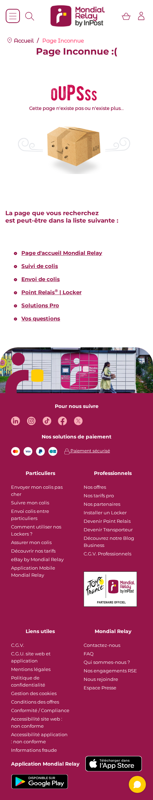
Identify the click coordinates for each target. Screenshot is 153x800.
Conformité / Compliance (40, 710)
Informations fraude (34, 750)
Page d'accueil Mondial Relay (61, 253)
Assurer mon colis (31, 542)
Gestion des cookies (34, 693)
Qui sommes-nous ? (107, 662)
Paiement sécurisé (89, 450)
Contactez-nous (102, 645)
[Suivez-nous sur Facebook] (62, 420)
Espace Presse (100, 687)
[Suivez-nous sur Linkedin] (15, 420)
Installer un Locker (105, 512)
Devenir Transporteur (108, 529)
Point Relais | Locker (51, 292)
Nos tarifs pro (99, 495)
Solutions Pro (40, 305)
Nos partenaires (102, 504)
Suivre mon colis (30, 502)
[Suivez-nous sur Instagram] (31, 420)
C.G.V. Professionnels (107, 553)
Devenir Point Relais (107, 521)
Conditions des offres (35, 702)
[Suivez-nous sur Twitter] (78, 420)
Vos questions (40, 318)
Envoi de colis (40, 279)
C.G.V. (17, 645)
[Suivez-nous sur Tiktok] (46, 420)
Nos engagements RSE (110, 670)
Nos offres (95, 487)
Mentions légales (31, 669)
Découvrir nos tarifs (33, 551)
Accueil (23, 40)
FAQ (89, 653)
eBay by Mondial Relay (37, 559)
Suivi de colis (39, 266)
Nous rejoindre (101, 679)
